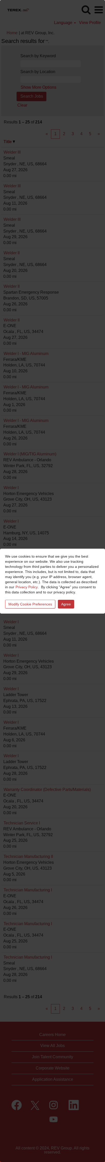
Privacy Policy (27, 587)
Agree (66, 604)
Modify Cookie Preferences (30, 604)
